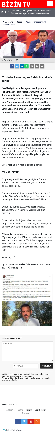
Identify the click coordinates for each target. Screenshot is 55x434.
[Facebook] (12, 66)
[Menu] (50, 4)
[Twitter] (17, 66)
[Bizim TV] (16, 3)
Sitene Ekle (26, 413)
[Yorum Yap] (42, 66)
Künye (20, 410)
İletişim (29, 410)
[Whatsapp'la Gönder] (26, 66)
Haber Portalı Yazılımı (15, 430)
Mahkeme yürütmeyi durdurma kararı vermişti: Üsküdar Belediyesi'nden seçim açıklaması (31, 12)
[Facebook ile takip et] (18, 421)
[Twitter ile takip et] (24, 421)
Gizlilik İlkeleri (40, 410)
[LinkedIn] (22, 66)
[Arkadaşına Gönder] (32, 66)
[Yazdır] (37, 66)
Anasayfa (10, 410)
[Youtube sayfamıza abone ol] (31, 421)
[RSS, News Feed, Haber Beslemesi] (37, 421)
